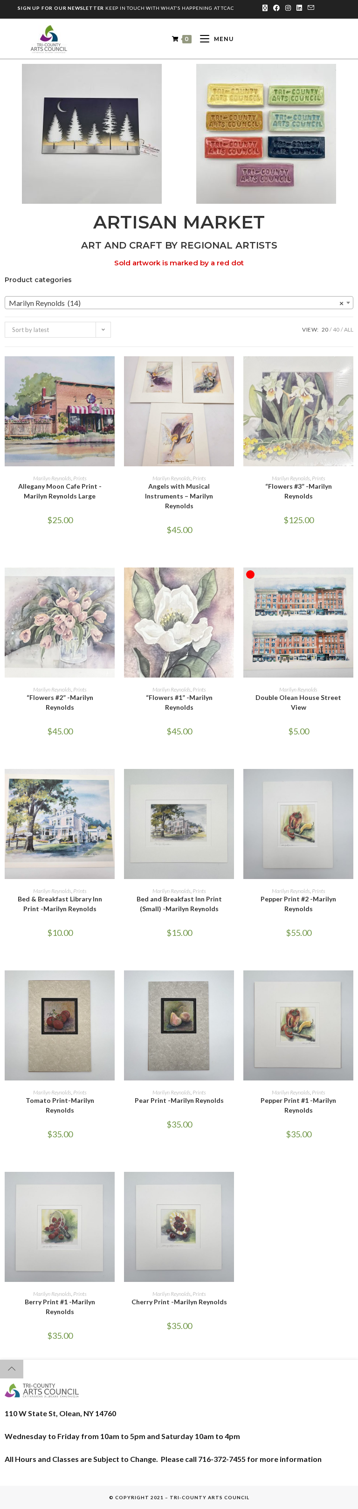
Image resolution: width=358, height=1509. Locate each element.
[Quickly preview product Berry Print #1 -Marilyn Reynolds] (110, 1188)
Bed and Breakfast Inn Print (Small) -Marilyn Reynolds (179, 904)
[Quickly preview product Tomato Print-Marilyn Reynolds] (110, 986)
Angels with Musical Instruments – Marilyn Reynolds (179, 496)
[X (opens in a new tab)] (265, 8)
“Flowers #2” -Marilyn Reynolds (60, 702)
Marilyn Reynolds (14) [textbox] (176, 302)
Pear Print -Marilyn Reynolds (179, 1100)
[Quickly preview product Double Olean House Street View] (348, 584)
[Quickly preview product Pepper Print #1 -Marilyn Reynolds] (348, 986)
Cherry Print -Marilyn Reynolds (179, 1302)
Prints (80, 478)
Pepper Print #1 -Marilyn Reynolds (298, 1105)
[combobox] (179, 302)
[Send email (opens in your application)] (309, 8)
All (348, 329)
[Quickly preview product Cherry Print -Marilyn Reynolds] (229, 1188)
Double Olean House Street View (298, 702)
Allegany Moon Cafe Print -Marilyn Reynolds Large (60, 491)
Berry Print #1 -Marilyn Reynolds (60, 1306)
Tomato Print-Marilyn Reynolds (60, 1105)
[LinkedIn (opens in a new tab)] (299, 8)
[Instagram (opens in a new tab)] (288, 8)
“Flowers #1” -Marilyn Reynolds (179, 702)
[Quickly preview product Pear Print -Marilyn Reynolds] (229, 986)
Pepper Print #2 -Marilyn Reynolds (298, 904)
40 (336, 329)
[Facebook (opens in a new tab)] (276, 8)
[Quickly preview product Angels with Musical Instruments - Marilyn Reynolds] (229, 372)
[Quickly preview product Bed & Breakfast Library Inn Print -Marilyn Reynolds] (110, 785)
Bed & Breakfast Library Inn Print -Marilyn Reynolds (60, 904)
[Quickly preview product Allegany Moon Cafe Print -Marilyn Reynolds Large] (110, 372)
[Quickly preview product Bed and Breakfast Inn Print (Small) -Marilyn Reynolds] (229, 785)
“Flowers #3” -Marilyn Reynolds (298, 491)
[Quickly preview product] (348, 372)
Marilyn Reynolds (52, 478)
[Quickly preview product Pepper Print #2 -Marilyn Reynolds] (348, 785)
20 (325, 329)
